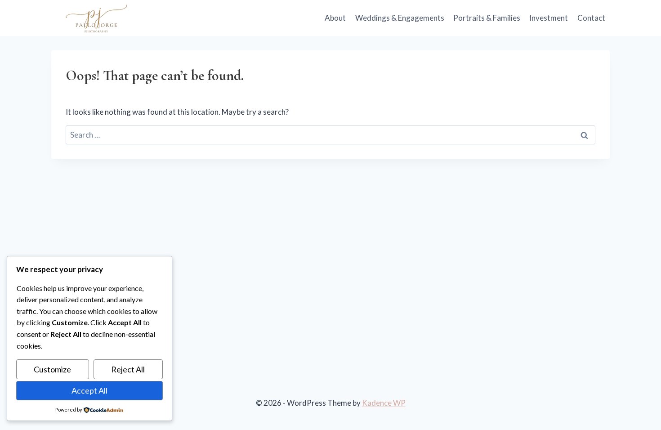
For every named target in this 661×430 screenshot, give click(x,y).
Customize (52, 369)
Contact (591, 17)
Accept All (89, 390)
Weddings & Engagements (399, 17)
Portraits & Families (486, 17)
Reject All (128, 369)
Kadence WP (384, 403)
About (335, 17)
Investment (548, 17)
